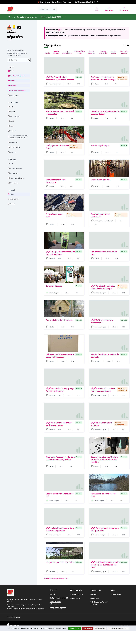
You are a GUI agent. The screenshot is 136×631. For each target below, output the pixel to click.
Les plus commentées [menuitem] (103, 52)
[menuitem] (19, 60)
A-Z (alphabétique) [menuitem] (67, 52)
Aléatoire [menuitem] (47, 53)
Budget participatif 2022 (51, 17)
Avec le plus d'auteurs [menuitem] (124, 52)
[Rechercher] (54, 9)
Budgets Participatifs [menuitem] (58, 608)
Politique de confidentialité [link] (118, 628)
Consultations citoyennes (27, 17)
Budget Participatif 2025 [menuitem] (59, 598)
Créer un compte (76, 594)
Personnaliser (100, 628)
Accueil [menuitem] (52, 594)
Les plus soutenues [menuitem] (91, 52)
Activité (93, 594)
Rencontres (94, 598)
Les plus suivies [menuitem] (113, 52)
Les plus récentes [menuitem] (56, 52)
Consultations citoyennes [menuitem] (55, 603)
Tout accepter (74, 628)
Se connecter (75, 598)
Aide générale (116, 594)
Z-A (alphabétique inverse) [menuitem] (79, 52)
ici (59, 30)
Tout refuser (87, 628)
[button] (10, 67)
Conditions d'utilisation (14, 617)
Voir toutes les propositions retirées (56, 578)
